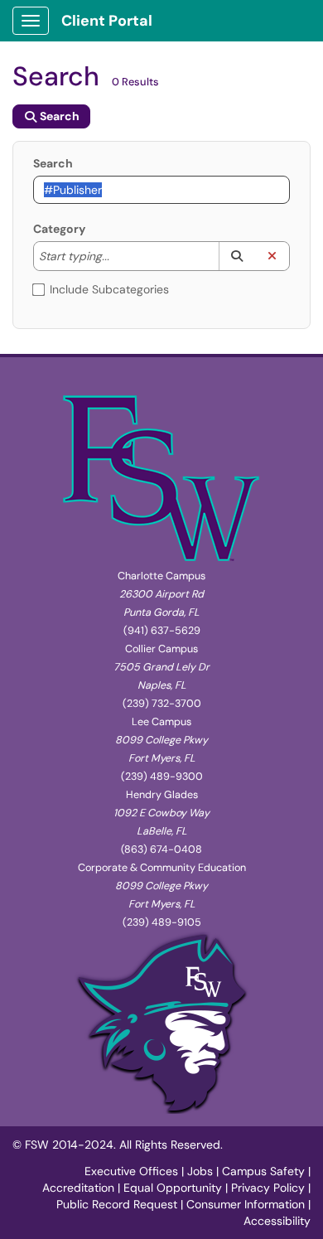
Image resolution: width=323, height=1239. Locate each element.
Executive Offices (131, 1171)
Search (53, 163)
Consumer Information (245, 1204)
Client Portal (106, 21)
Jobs (200, 1171)
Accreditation (78, 1187)
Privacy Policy (268, 1187)
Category (59, 228)
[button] (236, 256)
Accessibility (277, 1220)
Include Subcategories (109, 289)
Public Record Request (116, 1204)
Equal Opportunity (172, 1187)
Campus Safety (263, 1171)
